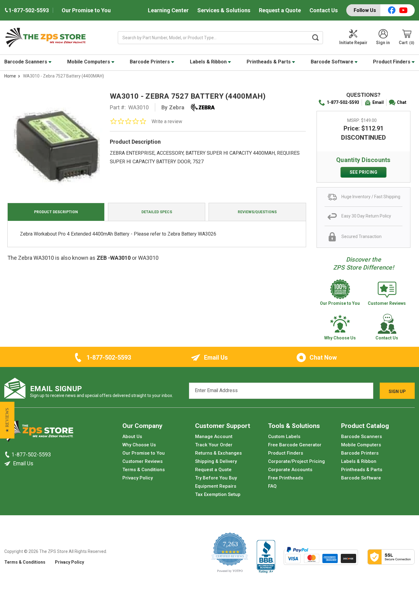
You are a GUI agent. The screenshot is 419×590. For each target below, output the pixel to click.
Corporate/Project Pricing (296, 461)
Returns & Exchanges (218, 453)
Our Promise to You (86, 10)
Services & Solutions (223, 10)
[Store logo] (38, 432)
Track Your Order (214, 445)
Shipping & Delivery (216, 461)
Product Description (56, 212)
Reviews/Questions (257, 212)
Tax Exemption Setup (217, 494)
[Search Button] (315, 37)
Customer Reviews (142, 461)
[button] (7, 420)
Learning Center (168, 10)
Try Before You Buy (216, 478)
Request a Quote (280, 10)
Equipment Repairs (215, 486)
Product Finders (392, 62)
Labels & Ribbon (209, 62)
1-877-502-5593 (343, 102)
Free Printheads (285, 478)
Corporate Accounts (290, 469)
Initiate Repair (353, 42)
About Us (132, 436)
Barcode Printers (150, 62)
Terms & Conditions (143, 469)
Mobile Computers (89, 62)
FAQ (272, 486)
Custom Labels (284, 436)
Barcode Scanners (26, 62)
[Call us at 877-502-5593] (8, 455)
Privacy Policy (137, 478)
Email (378, 102)
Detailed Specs (156, 212)
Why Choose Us (139, 445)
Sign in (383, 42)
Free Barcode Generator (294, 445)
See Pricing (364, 172)
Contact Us (323, 10)
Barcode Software (333, 62)
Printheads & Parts (269, 62)
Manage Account (214, 436)
